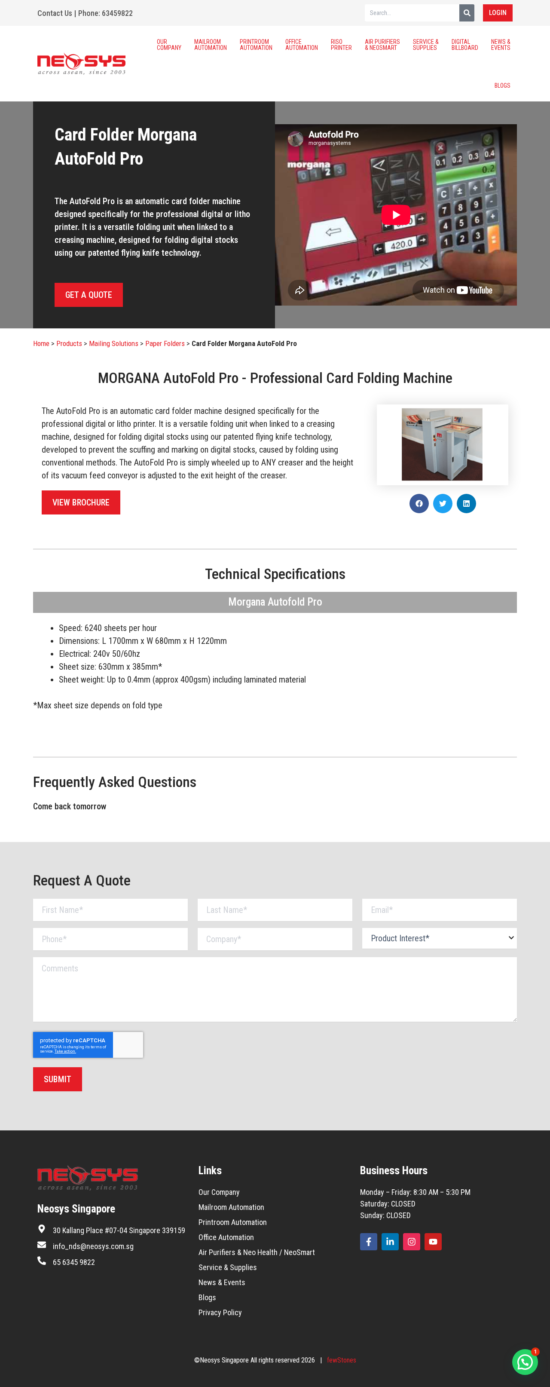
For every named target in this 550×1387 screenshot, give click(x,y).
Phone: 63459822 (105, 13)
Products (69, 343)
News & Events (500, 44)
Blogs (502, 85)
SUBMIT (57, 1079)
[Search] (466, 12)
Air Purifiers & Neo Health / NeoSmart (257, 1252)
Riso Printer (341, 44)
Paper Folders (165, 343)
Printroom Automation (256, 44)
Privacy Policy (220, 1312)
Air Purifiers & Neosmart (382, 44)
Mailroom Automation (210, 44)
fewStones (341, 1360)
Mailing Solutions (113, 343)
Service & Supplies (426, 44)
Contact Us (54, 13)
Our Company (169, 44)
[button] (419, 503)
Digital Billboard (465, 44)
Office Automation (301, 44)
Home (41, 343)
